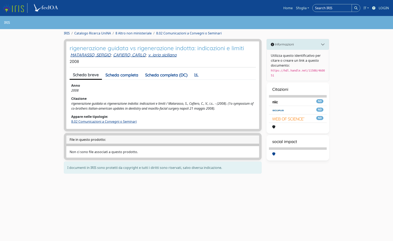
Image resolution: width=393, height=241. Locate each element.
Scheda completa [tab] (121, 74)
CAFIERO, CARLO (129, 54)
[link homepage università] (47, 8)
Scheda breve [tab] (86, 74)
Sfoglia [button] (301, 8)
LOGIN (384, 8)
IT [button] (365, 8)
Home (288, 8)
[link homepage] (14, 8)
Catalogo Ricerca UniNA (92, 33)
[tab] (196, 75)
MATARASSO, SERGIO (90, 54)
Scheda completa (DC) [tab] (166, 74)
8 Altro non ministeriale (133, 33)
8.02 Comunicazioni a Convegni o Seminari (189, 33)
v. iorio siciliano (162, 54)
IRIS (67, 33)
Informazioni (284, 44)
